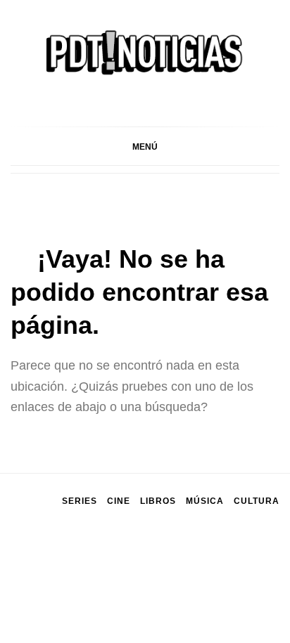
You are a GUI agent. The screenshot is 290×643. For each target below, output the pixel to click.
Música (205, 501)
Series (79, 501)
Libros (158, 501)
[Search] (272, 147)
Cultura (256, 501)
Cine (118, 501)
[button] (145, 146)
